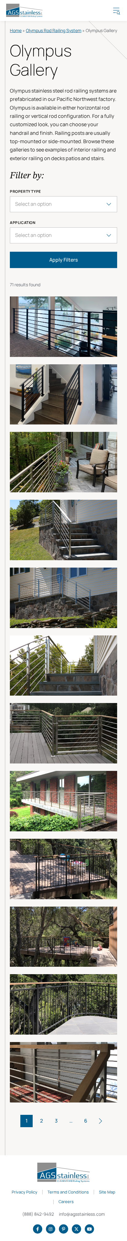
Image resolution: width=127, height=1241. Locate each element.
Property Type (25, 191)
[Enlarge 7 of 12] (63, 733)
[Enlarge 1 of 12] (63, 326)
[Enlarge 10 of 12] (63, 937)
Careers (66, 1201)
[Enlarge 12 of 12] (63, 1072)
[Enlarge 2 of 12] (63, 394)
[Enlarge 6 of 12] (63, 665)
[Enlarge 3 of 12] (63, 462)
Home (16, 30)
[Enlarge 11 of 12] (63, 1004)
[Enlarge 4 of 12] (63, 530)
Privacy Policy (24, 1192)
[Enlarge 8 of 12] (63, 801)
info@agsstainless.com (82, 1214)
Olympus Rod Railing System (53, 30)
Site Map (107, 1192)
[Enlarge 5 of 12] (63, 598)
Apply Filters (63, 259)
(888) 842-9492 (38, 1214)
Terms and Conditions (68, 1192)
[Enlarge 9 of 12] (63, 869)
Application (23, 223)
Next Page (100, 1121)
